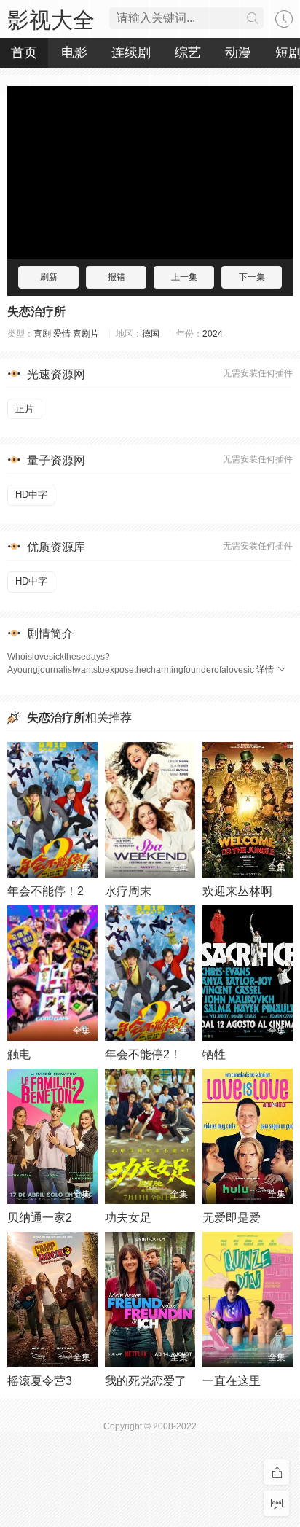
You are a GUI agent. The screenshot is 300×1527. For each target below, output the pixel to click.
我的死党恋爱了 (145, 1381)
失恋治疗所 (36, 311)
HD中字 (31, 494)
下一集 (252, 277)
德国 (150, 334)
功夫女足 (128, 1217)
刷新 (49, 277)
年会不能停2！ (143, 1054)
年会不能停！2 (45, 891)
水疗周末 (128, 891)
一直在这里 (231, 1381)
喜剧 (42, 334)
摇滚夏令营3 (39, 1381)
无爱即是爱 (231, 1217)
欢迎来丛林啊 (237, 891)
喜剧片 (86, 334)
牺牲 (214, 1054)
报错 (116, 277)
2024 (212, 334)
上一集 (184, 277)
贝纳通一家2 (39, 1217)
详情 (266, 670)
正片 (24, 408)
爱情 (62, 334)
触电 (19, 1054)
